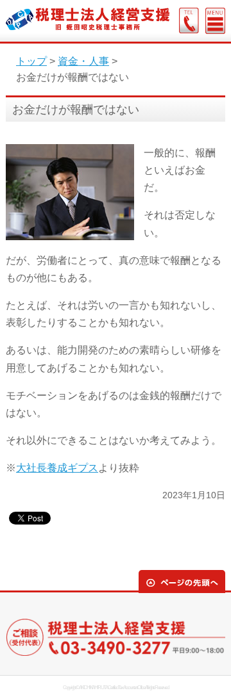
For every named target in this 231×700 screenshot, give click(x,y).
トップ (31, 61)
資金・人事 (83, 61)
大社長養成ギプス (57, 467)
